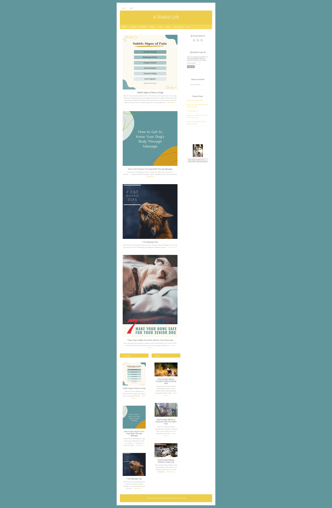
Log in (184, 498)
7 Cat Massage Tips (150, 242)
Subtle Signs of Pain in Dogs (150, 92)
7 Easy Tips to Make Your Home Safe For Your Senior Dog (150, 340)
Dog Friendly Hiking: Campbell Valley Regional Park (166, 381)
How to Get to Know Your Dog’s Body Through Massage (150, 169)
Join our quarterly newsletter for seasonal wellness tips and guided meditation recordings (197, 58)
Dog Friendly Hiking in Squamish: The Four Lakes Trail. (166, 421)
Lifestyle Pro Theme (160, 498)
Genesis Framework (171, 498)
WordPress (179, 498)
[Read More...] (171, 102)
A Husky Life (166, 17)
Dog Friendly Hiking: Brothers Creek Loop (166, 461)
